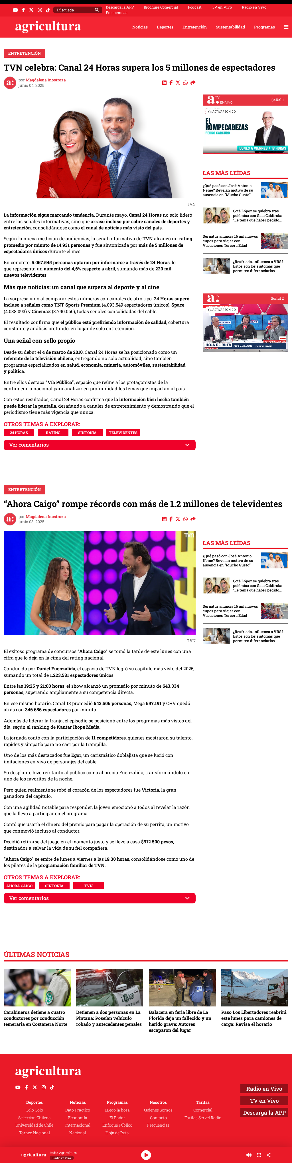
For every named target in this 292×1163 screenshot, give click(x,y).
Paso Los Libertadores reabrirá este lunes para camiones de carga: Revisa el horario (254, 1018)
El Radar (117, 1117)
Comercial (202, 1110)
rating (53, 432)
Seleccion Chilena (34, 1117)
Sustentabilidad (230, 27)
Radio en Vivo (254, 7)
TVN (88, 885)
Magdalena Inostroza (46, 80)
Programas (264, 27)
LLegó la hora (117, 1110)
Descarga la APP (120, 7)
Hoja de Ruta (117, 1132)
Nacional (77, 1132)
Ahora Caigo (19, 885)
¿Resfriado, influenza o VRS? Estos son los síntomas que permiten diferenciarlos (258, 266)
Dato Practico (77, 1110)
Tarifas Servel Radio (202, 1117)
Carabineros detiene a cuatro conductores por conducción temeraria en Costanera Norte (35, 1018)
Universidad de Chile (34, 1125)
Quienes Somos (158, 1110)
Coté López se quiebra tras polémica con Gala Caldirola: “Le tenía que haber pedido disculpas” (257, 215)
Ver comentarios (29, 444)
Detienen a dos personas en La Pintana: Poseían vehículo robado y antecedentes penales (109, 1018)
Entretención (194, 27)
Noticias (140, 27)
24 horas (19, 432)
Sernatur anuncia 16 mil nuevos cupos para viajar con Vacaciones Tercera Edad (230, 241)
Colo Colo (34, 1110)
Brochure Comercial (161, 7)
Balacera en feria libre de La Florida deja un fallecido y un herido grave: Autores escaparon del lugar (180, 1021)
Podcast (195, 7)
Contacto (158, 1117)
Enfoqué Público (117, 1125)
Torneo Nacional (34, 1132)
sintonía (87, 432)
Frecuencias (116, 13)
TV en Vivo (222, 7)
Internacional (77, 1125)
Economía (77, 1117)
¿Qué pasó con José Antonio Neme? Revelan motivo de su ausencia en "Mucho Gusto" (228, 190)
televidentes (123, 432)
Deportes (165, 27)
